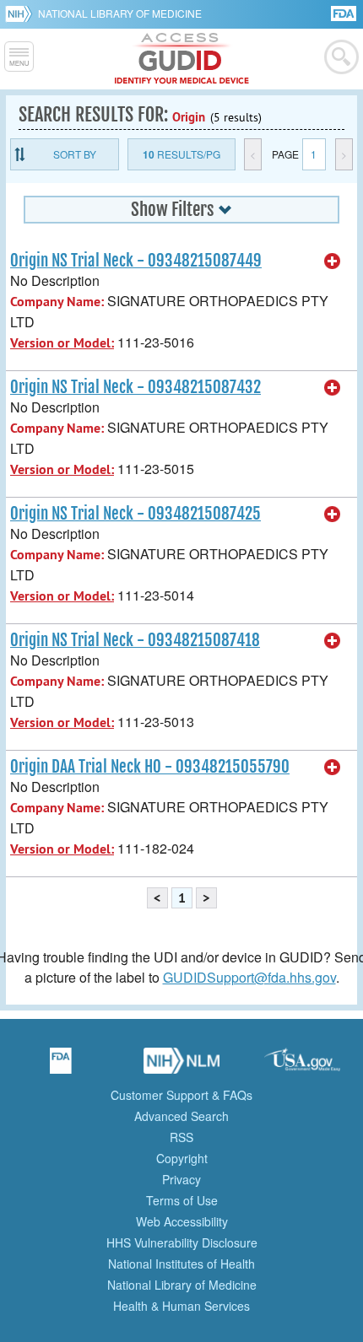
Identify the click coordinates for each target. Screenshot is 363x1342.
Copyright (182, 1158)
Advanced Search (181, 1116)
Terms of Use (182, 1200)
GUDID (182, 59)
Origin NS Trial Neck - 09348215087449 (136, 261)
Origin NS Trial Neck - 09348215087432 (135, 387)
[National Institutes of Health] (21, 13)
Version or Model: (62, 343)
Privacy (181, 1179)
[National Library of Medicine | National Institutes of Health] (181, 1066)
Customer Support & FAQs (181, 1094)
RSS (181, 1137)
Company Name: (57, 301)
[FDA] (345, 12)
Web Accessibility (182, 1221)
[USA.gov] (302, 1066)
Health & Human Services (181, 1305)
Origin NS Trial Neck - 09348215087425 (135, 514)
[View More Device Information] (332, 261)
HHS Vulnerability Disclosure (181, 1242)
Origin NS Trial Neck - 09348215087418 (135, 640)
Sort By (74, 154)
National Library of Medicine (120, 13)
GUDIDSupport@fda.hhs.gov (249, 977)
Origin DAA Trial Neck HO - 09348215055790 (150, 767)
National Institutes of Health (181, 1263)
